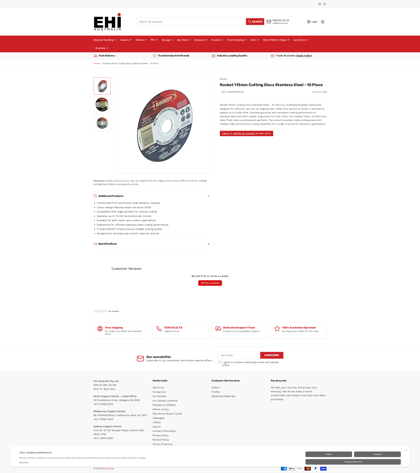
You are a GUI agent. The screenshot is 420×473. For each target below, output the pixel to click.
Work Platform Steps (275, 40)
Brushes (215, 40)
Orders (216, 387)
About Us (158, 387)
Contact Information (164, 431)
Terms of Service (163, 444)
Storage (166, 40)
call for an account (244, 133)
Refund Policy (161, 439)
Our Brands (159, 396)
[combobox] (201, 21)
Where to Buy (161, 409)
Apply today (304, 55)
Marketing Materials (223, 396)
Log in (225, 133)
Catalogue (158, 418)
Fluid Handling (235, 40)
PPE (152, 40)
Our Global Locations (165, 400)
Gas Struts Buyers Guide (167, 413)
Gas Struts (299, 40)
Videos (157, 422)
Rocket (223, 79)
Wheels (140, 40)
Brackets (100, 48)
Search (157, 426)
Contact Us (159, 391)
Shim (253, 40)
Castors (124, 40)
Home (97, 63)
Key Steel (182, 40)
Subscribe (271, 355)
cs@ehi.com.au (280, 23)
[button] (101, 311)
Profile (216, 391)
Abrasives (199, 40)
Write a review (210, 282)
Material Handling (104, 40)
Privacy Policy (161, 435)
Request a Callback (164, 404)
